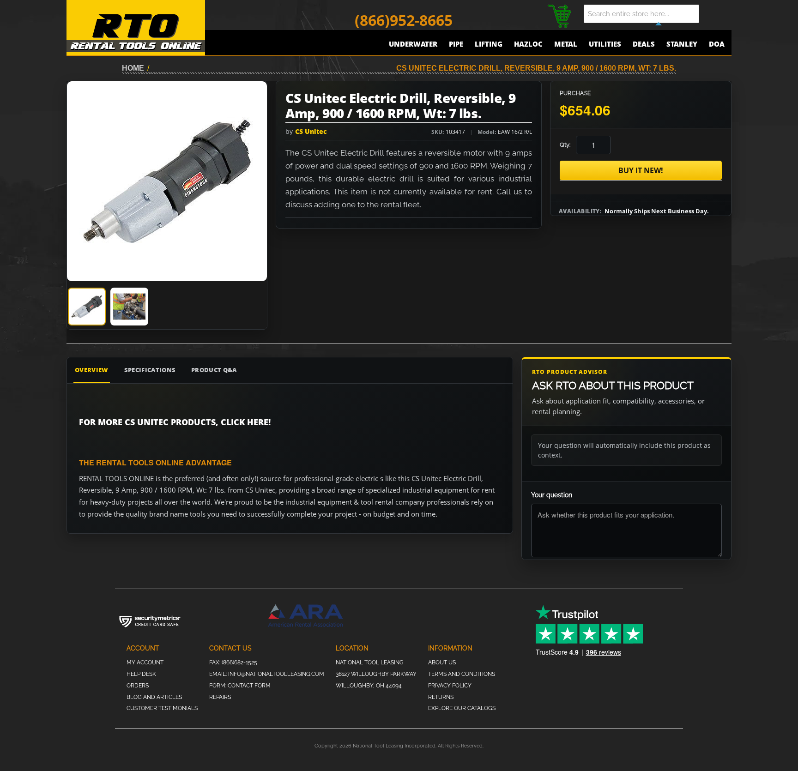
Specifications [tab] (150, 370)
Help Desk (141, 674)
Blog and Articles (154, 697)
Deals (644, 43)
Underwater (413, 43)
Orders (138, 685)
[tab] (87, 306)
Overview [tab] (92, 370)
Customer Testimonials (162, 708)
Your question (551, 495)
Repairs (220, 697)
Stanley (681, 43)
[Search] (717, 14)
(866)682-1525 (239, 662)
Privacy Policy (450, 685)
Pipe (456, 43)
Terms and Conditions (461, 674)
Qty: (565, 144)
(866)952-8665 (404, 20)
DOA (717, 43)
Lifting (488, 43)
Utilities (605, 43)
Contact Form (249, 685)
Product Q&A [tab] (214, 370)
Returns (440, 697)
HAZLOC (528, 43)
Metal (565, 43)
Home (133, 68)
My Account (145, 662)
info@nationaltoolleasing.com (276, 674)
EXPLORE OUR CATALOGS (462, 708)
